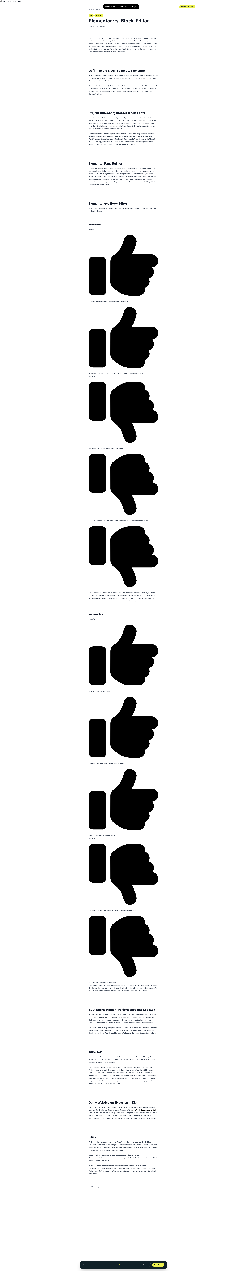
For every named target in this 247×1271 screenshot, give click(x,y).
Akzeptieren (158, 1265)
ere (144, 1110)
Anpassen (146, 1265)
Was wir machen (110, 7)
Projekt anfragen (187, 7)
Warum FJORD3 (124, 7)
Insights (134, 7)
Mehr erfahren (123, 1265)
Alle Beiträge (95, 1187)
